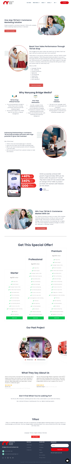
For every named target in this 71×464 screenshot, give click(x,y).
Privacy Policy (42, 457)
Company (41, 447)
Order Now (14, 317)
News (40, 449)
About (43, 2)
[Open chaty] (67, 461)
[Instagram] (3, 457)
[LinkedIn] (8, 457)
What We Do (36, 2)
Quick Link (41, 442)
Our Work (29, 2)
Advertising (29, 444)
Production (29, 449)
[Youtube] (13, 457)
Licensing (29, 447)
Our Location (42, 455)
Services (29, 442)
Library (49, 2)
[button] (64, 2)
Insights (41, 452)
